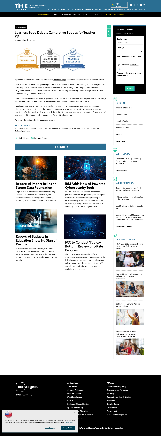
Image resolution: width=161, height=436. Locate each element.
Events (120, 9)
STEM (85, 14)
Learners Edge (60, 79)
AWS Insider (72, 386)
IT (102, 14)
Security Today (113, 404)
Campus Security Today (116, 386)
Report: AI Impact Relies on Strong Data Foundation (36, 185)
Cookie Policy (81, 428)
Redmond (111, 400)
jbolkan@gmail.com (22, 131)
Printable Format (40, 138)
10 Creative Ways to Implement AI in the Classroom (129, 198)
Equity (96, 14)
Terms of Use (94, 428)
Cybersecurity (121, 114)
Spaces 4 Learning (75, 407)
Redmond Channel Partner (78, 404)
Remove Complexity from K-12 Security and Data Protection (128, 189)
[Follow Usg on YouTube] (141, 5)
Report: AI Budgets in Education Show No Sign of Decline (36, 240)
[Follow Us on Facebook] (134, 5)
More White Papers (124, 226)
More (141, 9)
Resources (108, 9)
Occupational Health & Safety (119, 397)
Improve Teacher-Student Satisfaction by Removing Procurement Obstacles (126, 334)
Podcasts (99, 9)
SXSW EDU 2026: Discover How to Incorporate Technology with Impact (129, 246)
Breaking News (21, 27)
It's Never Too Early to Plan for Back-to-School (128, 305)
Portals (121, 103)
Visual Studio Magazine (117, 414)
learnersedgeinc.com (46, 120)
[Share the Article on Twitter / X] (109, 35)
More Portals (121, 141)
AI (90, 14)
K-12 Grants (66, 14)
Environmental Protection (117, 390)
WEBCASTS (123, 154)
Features (61, 9)
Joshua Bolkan (21, 40)
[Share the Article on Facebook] (109, 26)
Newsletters (132, 9)
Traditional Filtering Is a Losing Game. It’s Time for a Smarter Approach (128, 161)
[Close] (75, 412)
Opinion (70, 9)
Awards (78, 9)
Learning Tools (122, 121)
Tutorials (55, 14)
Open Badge (44, 84)
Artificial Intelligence (124, 107)
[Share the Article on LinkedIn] (109, 31)
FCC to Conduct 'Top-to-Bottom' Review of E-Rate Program (84, 246)
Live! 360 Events (74, 393)
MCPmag (110, 393)
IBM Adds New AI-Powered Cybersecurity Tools (85, 185)
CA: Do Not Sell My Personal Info (111, 428)
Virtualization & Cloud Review (80, 414)
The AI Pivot (112, 411)
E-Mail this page (23, 138)
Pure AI (70, 400)
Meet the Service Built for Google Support (129, 207)
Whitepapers (125, 183)
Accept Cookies (68, 428)
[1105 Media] (28, 407)
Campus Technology (75, 390)
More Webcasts (122, 170)
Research (89, 9)
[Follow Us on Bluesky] (131, 5)
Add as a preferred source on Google (120, 4)
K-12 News (52, 9)
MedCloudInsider (74, 397)
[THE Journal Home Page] (31, 6)
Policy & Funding (122, 127)
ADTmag (110, 383)
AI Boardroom (73, 383)
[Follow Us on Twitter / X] (137, 5)
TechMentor (112, 407)
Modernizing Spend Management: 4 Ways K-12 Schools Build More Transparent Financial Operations (130, 217)
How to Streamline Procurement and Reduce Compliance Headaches (129, 276)
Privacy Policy (134, 65)
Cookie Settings (50, 428)
